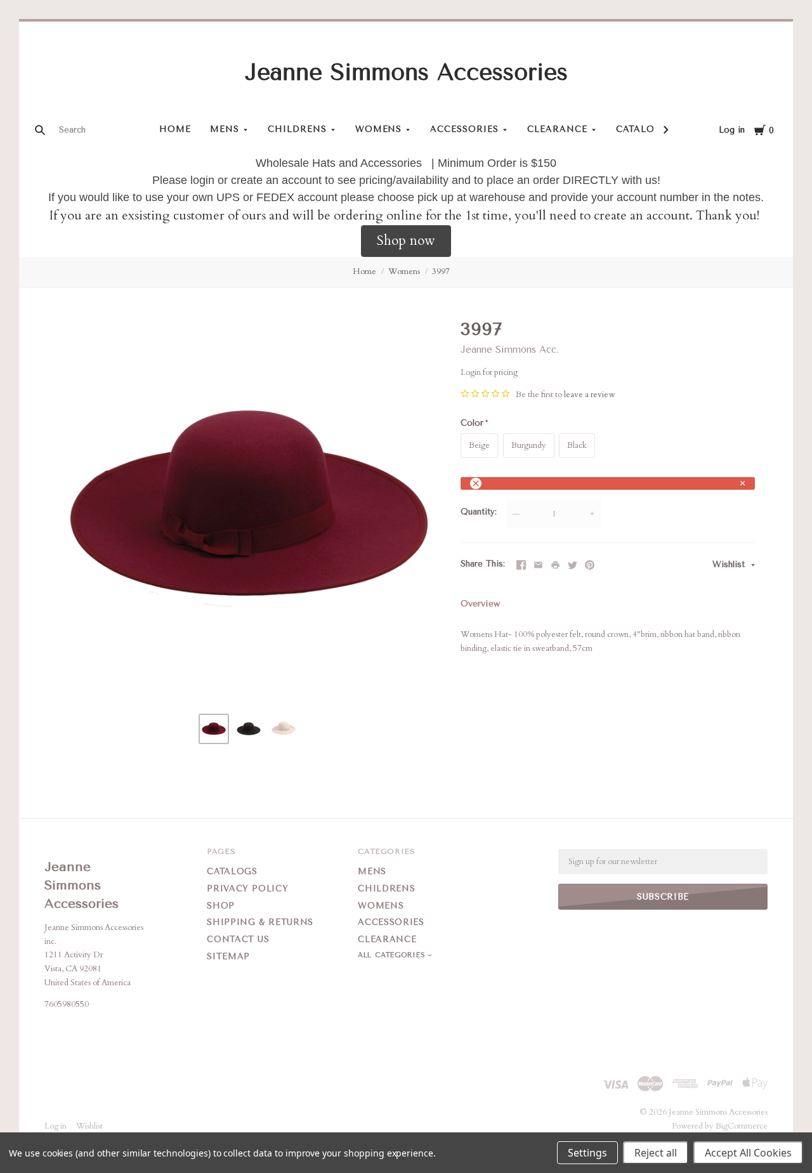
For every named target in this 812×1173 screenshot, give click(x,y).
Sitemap (228, 956)
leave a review (589, 394)
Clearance (557, 129)
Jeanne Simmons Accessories (406, 72)
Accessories (464, 129)
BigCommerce (742, 1126)
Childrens (297, 129)
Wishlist (730, 564)
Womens (378, 129)
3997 (441, 271)
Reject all (655, 1153)
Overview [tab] (480, 603)
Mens (224, 129)
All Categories (393, 955)
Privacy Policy (247, 888)
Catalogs (642, 129)
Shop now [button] (406, 241)
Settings (587, 1153)
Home (175, 129)
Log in (732, 129)
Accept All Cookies (748, 1153)
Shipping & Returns (260, 922)
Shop (221, 905)
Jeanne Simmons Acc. (509, 349)
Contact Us (238, 939)
